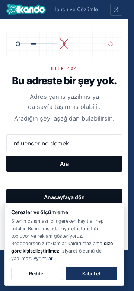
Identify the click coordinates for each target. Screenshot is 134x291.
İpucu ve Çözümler (77, 9)
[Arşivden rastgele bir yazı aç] (116, 10)
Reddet (37, 273)
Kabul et (91, 273)
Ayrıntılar (43, 258)
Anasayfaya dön (64, 197)
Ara (64, 163)
